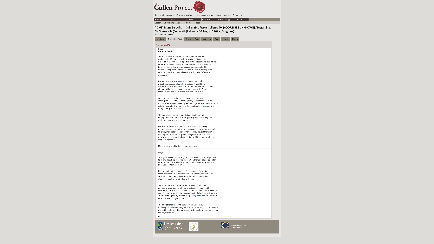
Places (197, 22)
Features (206, 19)
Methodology (224, 19)
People (188, 22)
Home (158, 19)
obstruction (179, 81)
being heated (197, 196)
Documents (169, 22)
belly (172, 207)
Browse (189, 19)
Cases (180, 22)
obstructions (204, 106)
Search (174, 19)
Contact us (239, 19)
